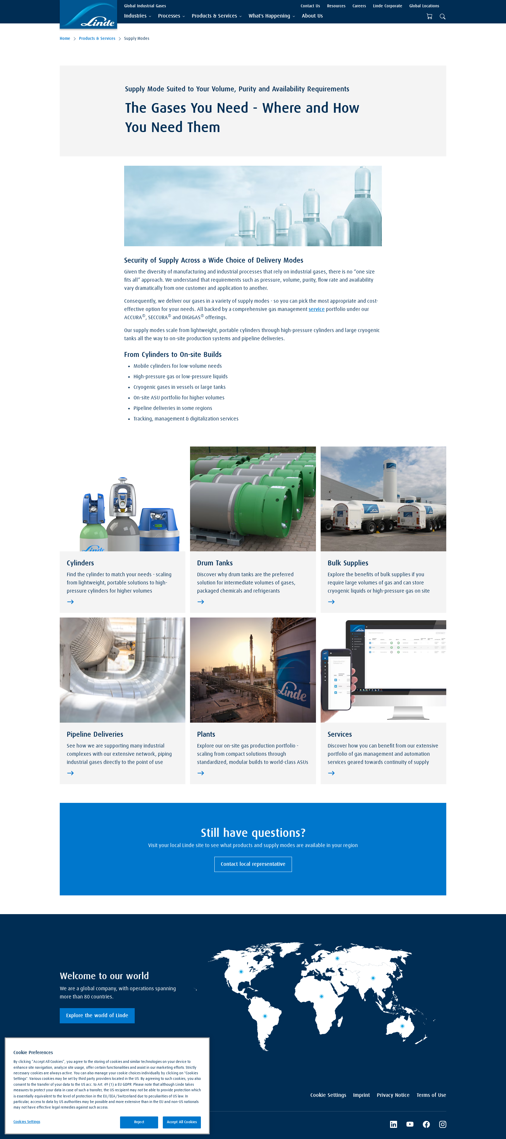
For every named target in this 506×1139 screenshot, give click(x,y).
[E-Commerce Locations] (430, 16)
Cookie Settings (328, 1095)
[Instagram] (442, 1125)
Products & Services (97, 39)
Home (65, 39)
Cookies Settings (26, 1122)
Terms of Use (431, 1095)
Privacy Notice (393, 1095)
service (317, 309)
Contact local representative (253, 864)
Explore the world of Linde (97, 1015)
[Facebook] (426, 1125)
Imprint (361, 1095)
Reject (139, 1122)
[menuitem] (312, 16)
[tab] (137, 16)
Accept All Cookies (182, 1122)
